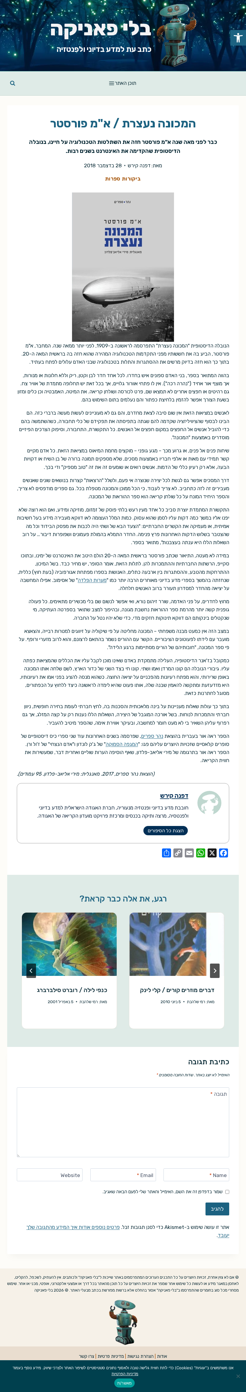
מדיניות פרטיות (111, 1356)
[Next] (31, 971)
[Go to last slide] (215, 971)
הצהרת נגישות (140, 1356)
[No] (239, 1376)
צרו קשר (86, 1356)
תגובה (218, 1094)
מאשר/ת (124, 1383)
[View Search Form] (12, 83)
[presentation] (176, 944)
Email (145, 1175)
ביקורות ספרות (123, 179)
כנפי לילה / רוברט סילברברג (72, 990)
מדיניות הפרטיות (125, 1373)
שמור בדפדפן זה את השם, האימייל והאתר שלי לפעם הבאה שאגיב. (163, 1191)
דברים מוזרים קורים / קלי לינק (177, 990)
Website (70, 1175)
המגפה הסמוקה (122, 744)
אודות (162, 1356)
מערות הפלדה (92, 580)
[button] (238, 38)
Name (218, 1175)
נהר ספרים (152, 736)
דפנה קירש (139, 165)
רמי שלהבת (196, 1001)
